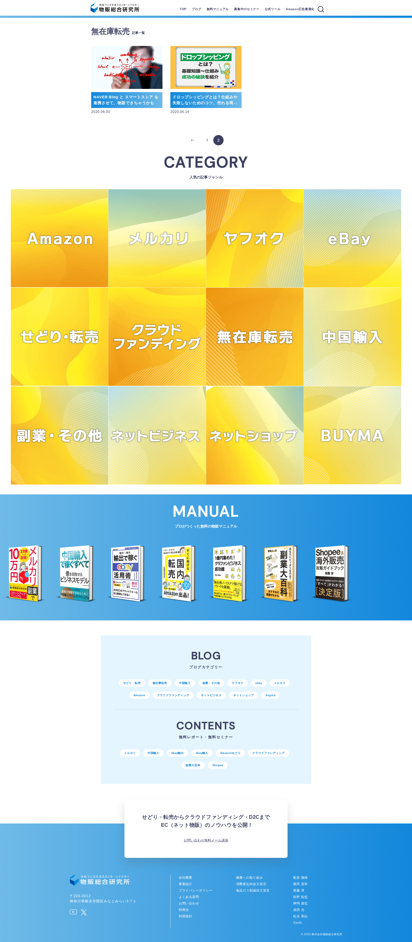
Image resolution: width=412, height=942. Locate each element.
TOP (183, 9)
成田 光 (298, 910)
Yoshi (297, 922)
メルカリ (280, 683)
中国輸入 (185, 683)
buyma (270, 695)
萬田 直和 (300, 884)
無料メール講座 (216, 840)
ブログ (196, 9)
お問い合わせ (194, 840)
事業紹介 (185, 884)
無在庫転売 (160, 683)
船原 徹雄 (300, 877)
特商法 (184, 910)
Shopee (217, 765)
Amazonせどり (230, 753)
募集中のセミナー (246, 9)
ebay (258, 683)
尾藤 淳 (298, 890)
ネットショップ (243, 695)
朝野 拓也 (300, 897)
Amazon (139, 695)
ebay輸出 (177, 753)
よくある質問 (189, 897)
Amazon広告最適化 (300, 9)
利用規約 (185, 916)
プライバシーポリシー (196, 890)
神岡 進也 (300, 903)
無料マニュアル (218, 9)
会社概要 (185, 877)
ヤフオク (238, 683)
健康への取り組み (249, 877)
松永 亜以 (300, 916)
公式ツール (273, 9)
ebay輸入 (202, 753)
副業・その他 (211, 683)
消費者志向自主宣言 (251, 884)
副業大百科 (193, 765)
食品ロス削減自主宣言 (253, 890)
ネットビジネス (211, 695)
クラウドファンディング (173, 695)
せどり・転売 (132, 683)
